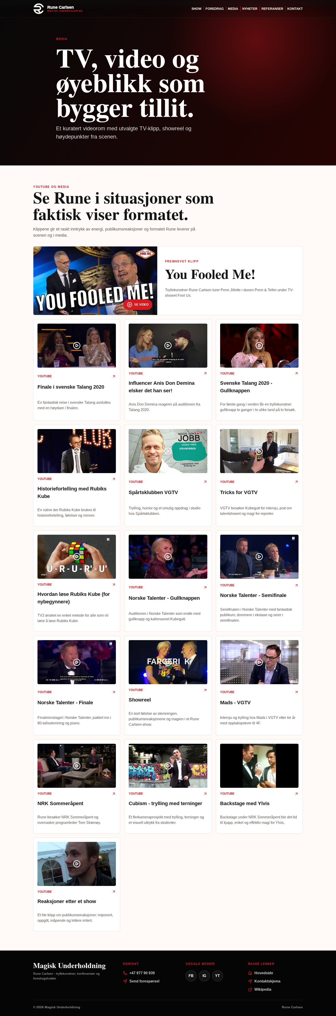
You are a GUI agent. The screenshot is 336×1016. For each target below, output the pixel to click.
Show (196, 8)
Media (233, 8)
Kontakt (295, 8)
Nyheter (249, 8)
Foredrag (214, 8)
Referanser (272, 8)
